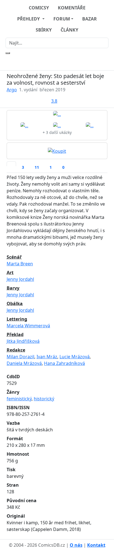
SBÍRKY (44, 30)
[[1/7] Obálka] (57, 114)
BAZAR (89, 19)
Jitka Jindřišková (23, 341)
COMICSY (39, 8)
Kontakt (96, 545)
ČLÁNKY (69, 30)
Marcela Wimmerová (28, 326)
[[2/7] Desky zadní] (24, 125)
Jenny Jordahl (20, 279)
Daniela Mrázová (24, 363)
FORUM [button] (61, 19)
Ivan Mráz (47, 357)
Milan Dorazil (20, 357)
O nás (76, 545)
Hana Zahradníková (64, 363)
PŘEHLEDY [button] (29, 19)
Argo (12, 90)
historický (44, 399)
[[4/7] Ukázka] (90, 125)
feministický (19, 399)
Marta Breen (20, 264)
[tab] (11, 163)
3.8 (54, 101)
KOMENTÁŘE (72, 8)
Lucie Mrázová (74, 357)
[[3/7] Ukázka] (57, 125)
